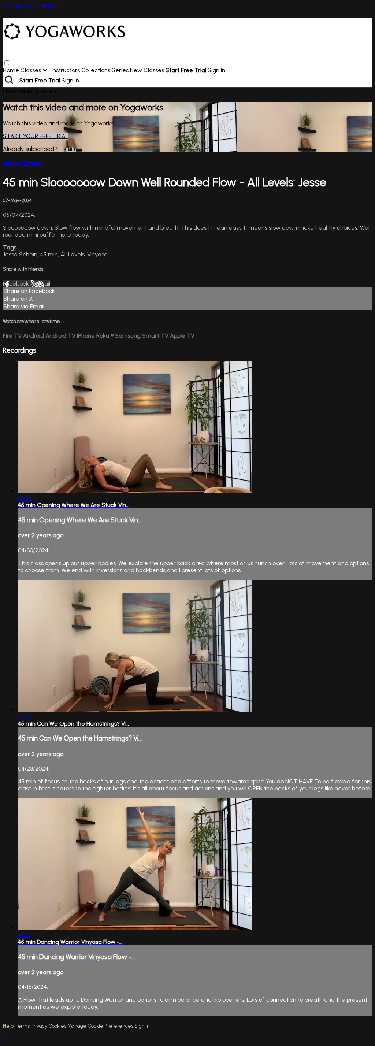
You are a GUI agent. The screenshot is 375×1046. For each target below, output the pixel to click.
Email (43, 283)
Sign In (70, 80)
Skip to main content (31, 6)
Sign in (216, 70)
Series (120, 70)
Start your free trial (35, 136)
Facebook (16, 283)
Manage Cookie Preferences (100, 1026)
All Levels (72, 254)
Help (9, 1026)
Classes (31, 70)
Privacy (39, 1026)
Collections (95, 70)
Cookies (57, 1026)
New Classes (147, 70)
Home (11, 70)
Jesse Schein (22, 163)
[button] (6, 62)
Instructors (66, 70)
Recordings (19, 350)
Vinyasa (97, 254)
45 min (49, 254)
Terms (23, 1026)
